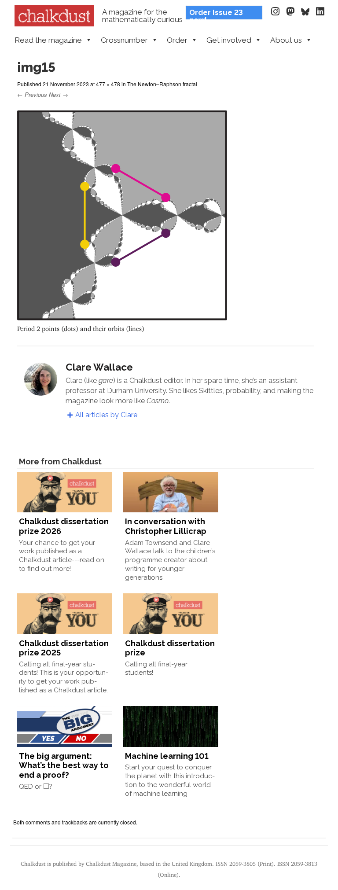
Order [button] (177, 40)
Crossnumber (124, 40)
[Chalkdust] (54, 23)
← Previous (32, 94)
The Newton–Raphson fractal (162, 84)
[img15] (122, 316)
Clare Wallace (99, 367)
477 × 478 (108, 84)
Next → (58, 94)
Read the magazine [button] (48, 40)
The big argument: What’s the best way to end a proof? (64, 765)
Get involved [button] (228, 40)
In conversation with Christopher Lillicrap (165, 526)
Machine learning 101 (167, 756)
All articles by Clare (106, 415)
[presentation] (46, 786)
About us (286, 40)
